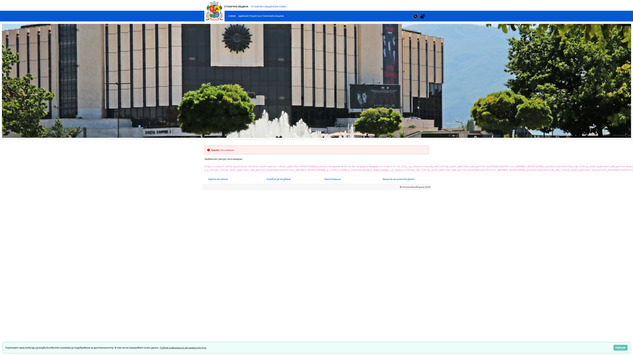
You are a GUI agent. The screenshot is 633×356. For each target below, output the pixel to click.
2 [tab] (581, 128)
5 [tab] (591, 128)
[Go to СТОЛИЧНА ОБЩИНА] (214, 10)
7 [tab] (598, 128)
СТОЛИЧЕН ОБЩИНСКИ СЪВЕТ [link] (269, 6)
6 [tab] (594, 128)
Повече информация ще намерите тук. (183, 347)
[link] (415, 16)
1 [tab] (578, 128)
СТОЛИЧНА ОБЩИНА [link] (236, 6)
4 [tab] (588, 128)
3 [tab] (585, 128)
